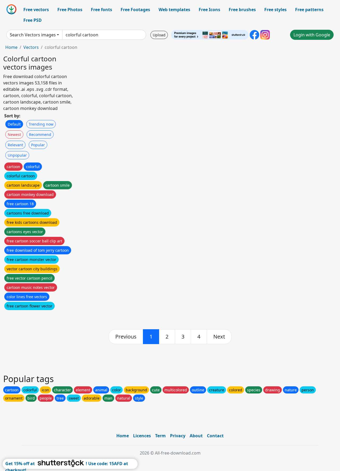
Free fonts (101, 9)
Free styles (275, 9)
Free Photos (69, 9)
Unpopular (17, 155)
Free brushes (242, 9)
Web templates (174, 9)
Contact (215, 436)
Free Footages (135, 9)
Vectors (31, 47)
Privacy (177, 436)
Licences (142, 436)
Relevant (15, 144)
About (196, 436)
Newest (14, 134)
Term (160, 436)
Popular (38, 144)
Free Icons (209, 9)
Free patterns (309, 9)
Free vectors (36, 9)
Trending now (41, 124)
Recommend (40, 134)
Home (11, 47)
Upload (159, 34)
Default (14, 124)
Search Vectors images (33, 35)
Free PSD (32, 20)
